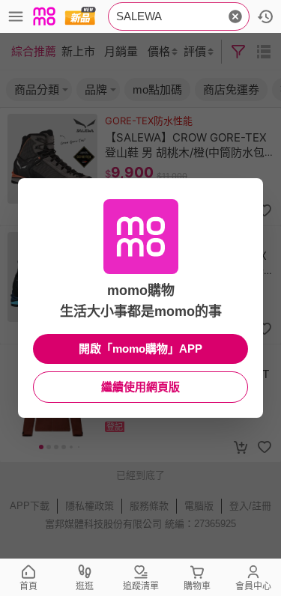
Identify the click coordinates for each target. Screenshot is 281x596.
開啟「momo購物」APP (140, 348)
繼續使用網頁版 (140, 386)
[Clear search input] (235, 16)
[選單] (15, 16)
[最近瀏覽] (265, 16)
